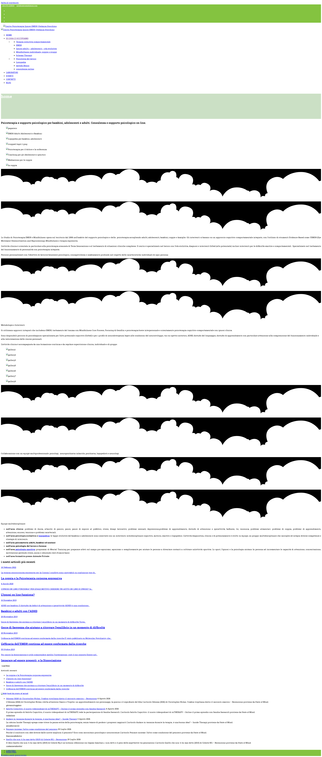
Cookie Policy (11, 751)
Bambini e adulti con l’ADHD (19, 682)
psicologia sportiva (25, 549)
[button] (161, 325)
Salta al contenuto (10, 2)
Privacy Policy (11, 752)
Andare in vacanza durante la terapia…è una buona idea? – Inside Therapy (41, 719)
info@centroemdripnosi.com (26, 6)
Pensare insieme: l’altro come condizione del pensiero (31, 729)
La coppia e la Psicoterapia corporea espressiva (28, 675)
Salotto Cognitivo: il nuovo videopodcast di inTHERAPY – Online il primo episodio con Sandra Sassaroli (55, 708)
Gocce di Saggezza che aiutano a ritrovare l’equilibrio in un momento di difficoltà (45, 685)
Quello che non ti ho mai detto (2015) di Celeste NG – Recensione (36, 739)
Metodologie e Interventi (13, 325)
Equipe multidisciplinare (13, 523)
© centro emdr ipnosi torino (14, 755)
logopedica (43, 536)
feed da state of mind (17, 693)
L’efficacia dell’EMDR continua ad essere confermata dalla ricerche (37, 689)
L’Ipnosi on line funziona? (18, 678)
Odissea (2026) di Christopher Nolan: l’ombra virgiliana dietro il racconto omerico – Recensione (51, 698)
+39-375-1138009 (8, 6)
